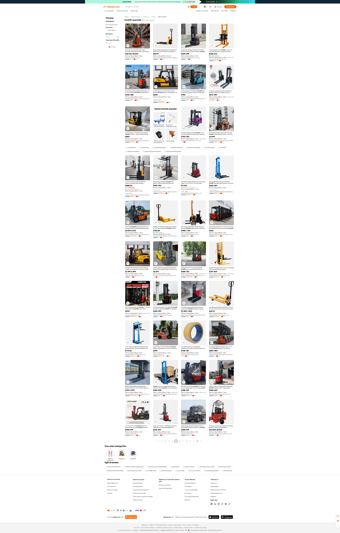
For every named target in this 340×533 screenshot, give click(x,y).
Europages (196, 525)
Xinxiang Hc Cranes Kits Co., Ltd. (190, 354)
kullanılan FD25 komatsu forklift (115, 470)
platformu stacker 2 (190, 466)
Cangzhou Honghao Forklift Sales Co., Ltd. (164, 275)
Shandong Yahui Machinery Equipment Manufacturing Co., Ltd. (193, 315)
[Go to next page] (200, 441)
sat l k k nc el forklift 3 (195, 470)
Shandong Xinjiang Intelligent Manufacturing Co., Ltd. (193, 98)
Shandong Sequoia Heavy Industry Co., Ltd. (221, 234)
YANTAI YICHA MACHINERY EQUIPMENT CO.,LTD (221, 191)
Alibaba (126, 16)
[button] (189, 7)
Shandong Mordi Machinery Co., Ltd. (191, 140)
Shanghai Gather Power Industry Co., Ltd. (220, 433)
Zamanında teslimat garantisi (141, 490)
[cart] (210, 7)
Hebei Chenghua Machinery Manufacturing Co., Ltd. (165, 394)
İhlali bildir (187, 500)
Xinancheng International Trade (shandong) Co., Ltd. (165, 433)
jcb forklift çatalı (228, 470)
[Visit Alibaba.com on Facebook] (212, 504)
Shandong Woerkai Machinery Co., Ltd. (219, 394)
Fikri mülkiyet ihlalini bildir (192, 496)
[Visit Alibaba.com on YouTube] (226, 504)
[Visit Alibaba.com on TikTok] (229, 504)
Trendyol (188, 525)
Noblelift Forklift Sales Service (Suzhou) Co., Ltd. (165, 235)
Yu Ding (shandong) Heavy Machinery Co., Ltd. (193, 275)
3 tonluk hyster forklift (225, 466)
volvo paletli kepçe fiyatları (212, 470)
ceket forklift (222, 147)
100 (197, 441)
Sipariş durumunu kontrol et (218, 490)
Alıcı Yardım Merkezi (190, 483)
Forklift (153, 16)
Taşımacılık (146, 16)
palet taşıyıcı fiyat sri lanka (135, 470)
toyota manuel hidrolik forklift (173, 151)
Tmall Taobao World (161, 525)
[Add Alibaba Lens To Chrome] (131, 517)
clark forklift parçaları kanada (207, 466)
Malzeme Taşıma (135, 16)
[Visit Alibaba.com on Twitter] (219, 504)
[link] (337, 516)
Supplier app (167, 517)
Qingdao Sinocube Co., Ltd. (132, 57)
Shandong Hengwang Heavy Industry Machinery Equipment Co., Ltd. (221, 140)
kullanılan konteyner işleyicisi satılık (134, 466)
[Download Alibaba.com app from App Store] (214, 517)
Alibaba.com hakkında (113, 479)
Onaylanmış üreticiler (164, 485)
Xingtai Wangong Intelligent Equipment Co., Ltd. (137, 234)
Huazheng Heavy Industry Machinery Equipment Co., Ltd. (137, 98)
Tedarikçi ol (214, 483)
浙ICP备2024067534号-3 (215, 530)
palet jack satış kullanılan (194, 147)
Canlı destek (188, 486)
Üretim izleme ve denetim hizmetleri (143, 496)
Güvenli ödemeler (138, 483)
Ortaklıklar (213, 496)
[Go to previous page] (158, 441)
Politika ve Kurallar (138, 500)
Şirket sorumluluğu (112, 490)
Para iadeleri (188, 493)
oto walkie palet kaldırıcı (160, 147)
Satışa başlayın (215, 486)
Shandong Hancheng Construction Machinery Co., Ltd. (137, 140)
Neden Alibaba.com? (112, 483)
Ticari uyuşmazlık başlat (191, 490)
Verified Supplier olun (216, 493)
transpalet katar (145, 147)
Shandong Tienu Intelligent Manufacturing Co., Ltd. (165, 191)
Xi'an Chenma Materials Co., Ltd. (218, 59)
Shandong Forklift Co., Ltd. (132, 315)
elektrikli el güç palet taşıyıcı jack (152, 151)
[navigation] (113, 229)
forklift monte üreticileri (133, 151)
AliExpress (145, 525)
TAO (184, 525)
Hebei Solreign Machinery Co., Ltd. (190, 57)
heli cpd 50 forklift (209, 147)
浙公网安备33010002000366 (199, 530)
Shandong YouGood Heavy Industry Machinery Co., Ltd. (137, 195)
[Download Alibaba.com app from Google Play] (227, 517)
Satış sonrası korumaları (139, 493)
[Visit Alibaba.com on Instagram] (222, 504)
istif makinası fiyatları (166, 470)
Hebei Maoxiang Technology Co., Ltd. (191, 193)
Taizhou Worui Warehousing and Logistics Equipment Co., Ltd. (165, 57)
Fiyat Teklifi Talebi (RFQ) (165, 488)
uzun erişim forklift (151, 470)
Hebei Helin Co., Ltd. (186, 394)
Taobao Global (177, 525)
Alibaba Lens (116, 517)
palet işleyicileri (175, 466)
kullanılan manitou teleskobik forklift (158, 466)
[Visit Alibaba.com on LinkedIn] (215, 504)
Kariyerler (109, 493)
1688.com (152, 525)
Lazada (170, 525)
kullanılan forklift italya (177, 147)
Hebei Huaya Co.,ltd (158, 101)
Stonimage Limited (214, 98)
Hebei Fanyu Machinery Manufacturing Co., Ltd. (221, 354)
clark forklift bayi (131, 147)
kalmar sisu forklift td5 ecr (114, 466)
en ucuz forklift (180, 470)
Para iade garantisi (138, 486)
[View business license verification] (186, 530)
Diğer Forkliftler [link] (162, 16)
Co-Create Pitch (111, 486)
